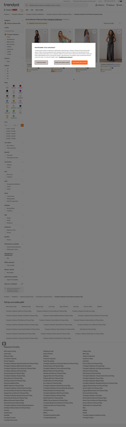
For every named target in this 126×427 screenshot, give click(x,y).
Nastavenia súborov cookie (62, 62)
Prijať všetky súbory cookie (80, 62)
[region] (64, 55)
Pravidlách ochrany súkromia (65, 57)
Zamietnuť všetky (41, 62)
